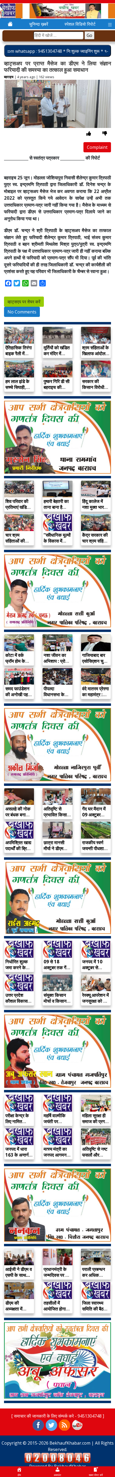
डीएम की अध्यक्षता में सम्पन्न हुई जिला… (13, 1312)
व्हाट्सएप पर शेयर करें (23, 302)
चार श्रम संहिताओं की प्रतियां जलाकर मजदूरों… (17, 544)
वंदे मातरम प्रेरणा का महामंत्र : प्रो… (95, 694)
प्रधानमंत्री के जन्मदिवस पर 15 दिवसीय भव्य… (57, 1275)
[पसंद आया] (88, 133)
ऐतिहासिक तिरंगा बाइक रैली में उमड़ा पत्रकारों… (18, 356)
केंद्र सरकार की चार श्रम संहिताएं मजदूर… (95, 541)
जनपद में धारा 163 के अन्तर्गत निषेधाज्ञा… (18, 1155)
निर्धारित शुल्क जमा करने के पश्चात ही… (16, 967)
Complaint (97, 147)
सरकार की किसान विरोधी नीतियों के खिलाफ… (93, 390)
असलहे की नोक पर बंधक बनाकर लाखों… (18, 815)
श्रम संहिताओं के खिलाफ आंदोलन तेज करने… (95, 353)
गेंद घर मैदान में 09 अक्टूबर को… (94, 815)
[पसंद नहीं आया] (104, 133)
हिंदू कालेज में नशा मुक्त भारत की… (94, 507)
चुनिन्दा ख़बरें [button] (38, 24)
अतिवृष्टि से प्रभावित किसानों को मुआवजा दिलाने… (57, 818)
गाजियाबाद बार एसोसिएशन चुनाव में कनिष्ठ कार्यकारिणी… (95, 664)
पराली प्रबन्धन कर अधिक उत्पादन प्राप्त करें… (93, 1278)
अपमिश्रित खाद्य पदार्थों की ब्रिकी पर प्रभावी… (18, 848)
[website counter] (57, 1457)
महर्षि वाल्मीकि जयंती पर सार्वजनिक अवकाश (55, 1124)
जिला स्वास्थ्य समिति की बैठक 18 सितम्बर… (94, 1309)
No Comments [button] (21, 312)
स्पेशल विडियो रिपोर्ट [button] (79, 24)
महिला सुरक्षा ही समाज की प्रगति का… (95, 1121)
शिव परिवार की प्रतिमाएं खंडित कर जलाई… (17, 507)
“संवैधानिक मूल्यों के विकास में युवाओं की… (57, 541)
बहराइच (8, 76)
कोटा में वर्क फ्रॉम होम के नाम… (15, 661)
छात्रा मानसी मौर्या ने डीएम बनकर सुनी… (55, 848)
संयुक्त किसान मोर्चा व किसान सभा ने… (55, 1001)
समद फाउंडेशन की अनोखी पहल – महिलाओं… (18, 694)
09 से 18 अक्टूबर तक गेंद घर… (56, 967)
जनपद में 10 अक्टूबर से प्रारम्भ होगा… (93, 967)
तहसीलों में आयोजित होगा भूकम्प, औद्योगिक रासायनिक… (57, 1312)
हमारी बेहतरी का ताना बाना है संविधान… (56, 507)
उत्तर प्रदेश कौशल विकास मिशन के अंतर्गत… (16, 1004)
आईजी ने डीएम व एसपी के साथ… (18, 1272)
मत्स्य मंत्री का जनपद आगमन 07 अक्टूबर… (55, 1155)
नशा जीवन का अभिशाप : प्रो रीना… (55, 661)
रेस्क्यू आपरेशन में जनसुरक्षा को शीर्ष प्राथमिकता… (95, 1001)
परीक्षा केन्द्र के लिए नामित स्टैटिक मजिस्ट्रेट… (17, 1124)
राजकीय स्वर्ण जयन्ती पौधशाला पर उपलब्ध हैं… (95, 848)
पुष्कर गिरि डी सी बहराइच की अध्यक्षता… (57, 387)
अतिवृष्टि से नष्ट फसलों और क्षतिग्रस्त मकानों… (95, 1158)
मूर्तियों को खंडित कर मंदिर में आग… (57, 353)
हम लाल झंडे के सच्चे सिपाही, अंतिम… (17, 387)
